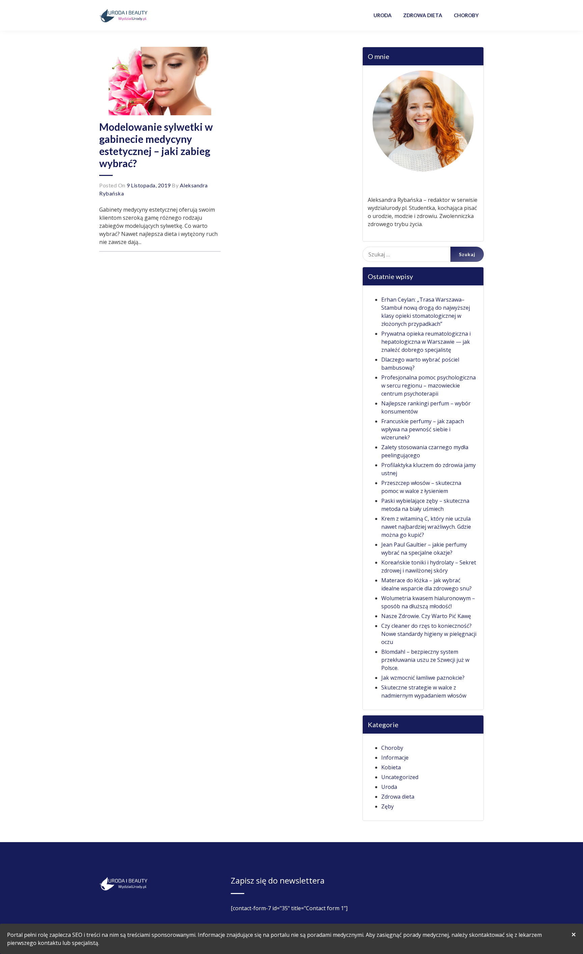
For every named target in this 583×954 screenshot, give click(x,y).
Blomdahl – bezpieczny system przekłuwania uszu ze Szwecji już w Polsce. (425, 660)
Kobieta (391, 767)
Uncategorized (399, 777)
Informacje (395, 757)
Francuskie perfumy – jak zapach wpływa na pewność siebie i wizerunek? (422, 429)
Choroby (392, 747)
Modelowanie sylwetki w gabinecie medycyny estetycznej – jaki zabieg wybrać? (156, 145)
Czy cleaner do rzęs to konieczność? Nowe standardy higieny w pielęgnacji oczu (428, 634)
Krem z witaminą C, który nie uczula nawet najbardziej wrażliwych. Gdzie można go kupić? (426, 526)
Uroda (389, 787)
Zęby (387, 806)
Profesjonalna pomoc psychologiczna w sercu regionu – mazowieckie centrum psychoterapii (428, 385)
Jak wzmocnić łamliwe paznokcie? (423, 677)
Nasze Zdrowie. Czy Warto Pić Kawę (426, 616)
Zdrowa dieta (397, 796)
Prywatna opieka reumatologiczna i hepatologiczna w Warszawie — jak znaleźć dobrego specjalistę (426, 341)
